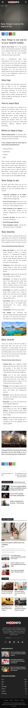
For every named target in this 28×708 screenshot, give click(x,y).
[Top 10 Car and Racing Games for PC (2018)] (7, 586)
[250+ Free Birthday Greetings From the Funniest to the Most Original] (5, 654)
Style (6, 5)
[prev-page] (3, 509)
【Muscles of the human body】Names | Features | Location (20, 608)
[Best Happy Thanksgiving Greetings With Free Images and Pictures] (5, 661)
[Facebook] (3, 33)
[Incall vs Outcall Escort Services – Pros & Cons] (5, 503)
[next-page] (5, 509)
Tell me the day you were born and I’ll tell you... (20, 593)
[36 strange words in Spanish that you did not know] (7, 601)
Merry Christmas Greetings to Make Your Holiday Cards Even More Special (18, 669)
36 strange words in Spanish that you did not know (7, 608)
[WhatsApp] (13, 33)
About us (17, 700)
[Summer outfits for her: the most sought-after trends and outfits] (5, 565)
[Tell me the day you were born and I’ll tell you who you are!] (21, 586)
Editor (3, 546)
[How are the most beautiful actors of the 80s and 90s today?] (5, 572)
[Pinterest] (10, 33)
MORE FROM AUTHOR (19, 482)
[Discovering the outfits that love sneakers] (14, 532)
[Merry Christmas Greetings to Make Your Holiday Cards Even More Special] (5, 669)
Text (3, 589)
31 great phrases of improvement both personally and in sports (18, 557)
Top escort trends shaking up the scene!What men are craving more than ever (18, 488)
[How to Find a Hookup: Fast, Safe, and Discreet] (5, 495)
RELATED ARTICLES (7, 482)
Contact (22, 700)
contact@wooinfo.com (17, 638)
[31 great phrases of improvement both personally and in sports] (5, 557)
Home (2, 5)
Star (16, 589)
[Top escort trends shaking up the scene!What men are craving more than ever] (5, 488)
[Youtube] (22, 642)
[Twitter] (6, 33)
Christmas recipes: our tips (7, 474)
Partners (11, 700)
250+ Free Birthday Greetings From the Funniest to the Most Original (18, 654)
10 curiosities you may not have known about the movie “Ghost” (20, 475)
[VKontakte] (18, 642)
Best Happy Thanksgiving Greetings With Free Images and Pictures (18, 661)
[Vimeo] (14, 642)
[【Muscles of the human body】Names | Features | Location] (21, 601)
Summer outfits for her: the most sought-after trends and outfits (18, 564)
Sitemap (6, 700)
